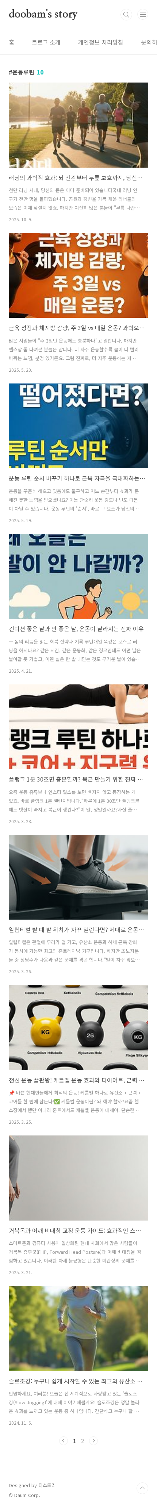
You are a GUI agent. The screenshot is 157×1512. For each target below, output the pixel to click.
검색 (126, 14)
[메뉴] (142, 14)
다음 (93, 1440)
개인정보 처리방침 (100, 42)
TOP (142, 1488)
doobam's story (43, 14)
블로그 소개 (46, 42)
